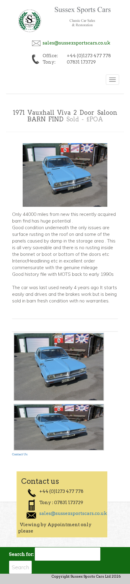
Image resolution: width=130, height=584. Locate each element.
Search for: (21, 554)
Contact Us (20, 454)
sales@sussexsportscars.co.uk (76, 43)
